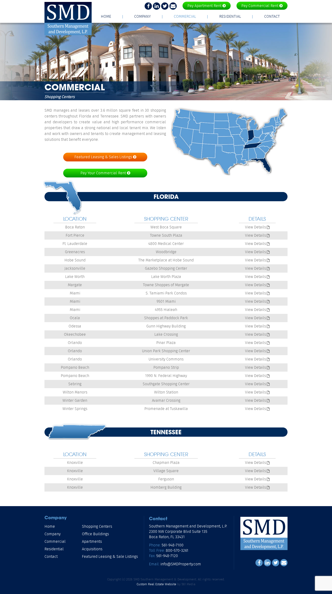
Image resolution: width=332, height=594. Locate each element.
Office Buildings (95, 534)
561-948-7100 (172, 545)
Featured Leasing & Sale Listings (110, 556)
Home (106, 16)
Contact (272, 16)
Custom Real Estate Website (156, 584)
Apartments (92, 541)
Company (142, 16)
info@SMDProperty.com (180, 564)
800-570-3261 (177, 550)
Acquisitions (92, 549)
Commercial (185, 16)
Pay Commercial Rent (260, 5)
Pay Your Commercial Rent (103, 173)
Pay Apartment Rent (204, 5)
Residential (230, 16)
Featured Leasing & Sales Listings (103, 157)
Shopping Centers (97, 526)
